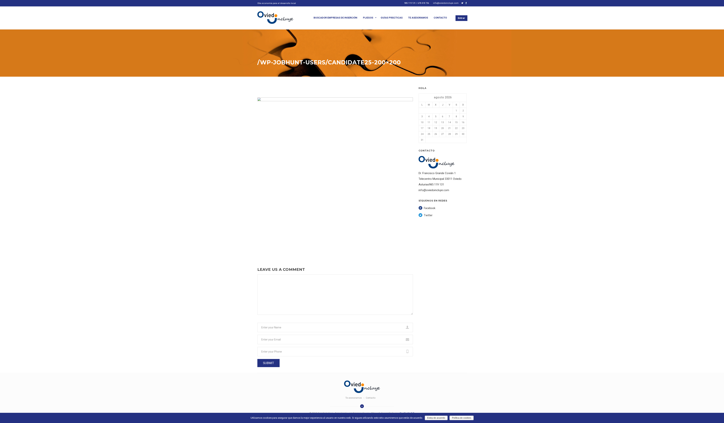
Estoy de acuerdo (436, 418)
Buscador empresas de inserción (335, 17)
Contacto (440, 17)
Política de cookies (461, 418)
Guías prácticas (392, 17)
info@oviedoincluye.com (446, 3)
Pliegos (368, 17)
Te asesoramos (418, 17)
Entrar (461, 18)
